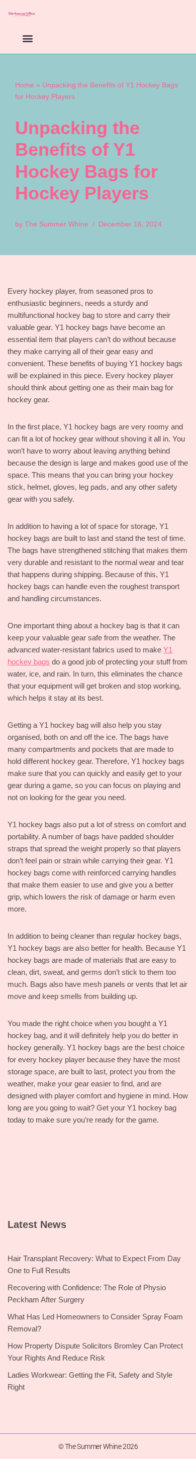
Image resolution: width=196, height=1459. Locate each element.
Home (24, 85)
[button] (27, 38)
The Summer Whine (56, 224)
